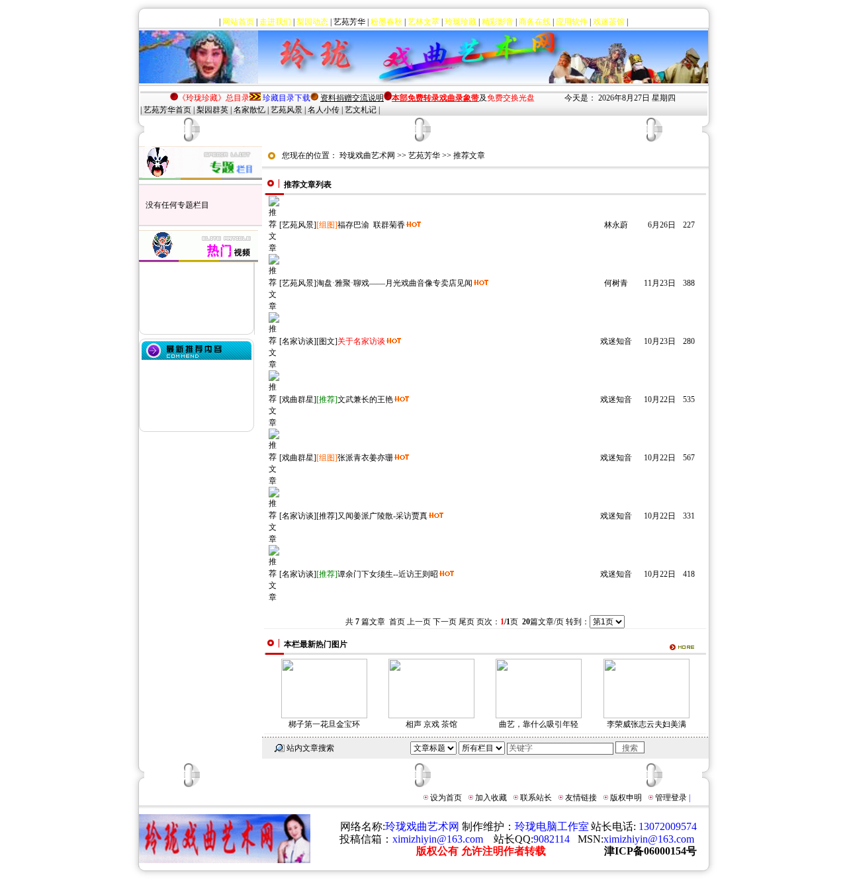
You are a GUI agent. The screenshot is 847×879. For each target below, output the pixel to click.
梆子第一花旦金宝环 (324, 724)
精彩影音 (497, 21)
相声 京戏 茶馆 (431, 724)
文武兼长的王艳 (365, 399)
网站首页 (238, 21)
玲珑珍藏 (460, 21)
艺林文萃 (423, 21)
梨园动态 (312, 21)
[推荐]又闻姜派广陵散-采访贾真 (371, 516)
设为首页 (446, 797)
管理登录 (671, 797)
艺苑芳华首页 (167, 109)
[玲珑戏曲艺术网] (198, 80)
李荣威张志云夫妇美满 (646, 724)
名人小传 (323, 109)
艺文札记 (361, 109)
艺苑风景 (286, 109)
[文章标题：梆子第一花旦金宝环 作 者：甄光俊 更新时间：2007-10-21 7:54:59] (324, 715)
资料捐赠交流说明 (352, 98)
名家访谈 (298, 341)
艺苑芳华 (349, 21)
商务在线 (535, 21)
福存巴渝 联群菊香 (371, 225)
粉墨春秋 (386, 21)
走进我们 (275, 21)
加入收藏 (491, 797)
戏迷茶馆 (609, 21)
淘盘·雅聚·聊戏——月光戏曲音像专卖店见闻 (394, 283)
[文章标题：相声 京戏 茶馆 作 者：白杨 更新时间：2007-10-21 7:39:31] (431, 715)
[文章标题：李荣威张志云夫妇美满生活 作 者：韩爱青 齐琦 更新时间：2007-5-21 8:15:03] (646, 715)
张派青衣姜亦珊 (365, 457)
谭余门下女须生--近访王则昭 (387, 574)
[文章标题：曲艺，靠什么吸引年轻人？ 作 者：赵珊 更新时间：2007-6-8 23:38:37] (539, 715)
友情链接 (581, 797)
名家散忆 (249, 109)
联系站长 (536, 797)
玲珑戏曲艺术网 (367, 155)
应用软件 (572, 21)
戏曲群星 (298, 399)
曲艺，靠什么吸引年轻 (538, 724)
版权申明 (626, 797)
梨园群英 (212, 109)
